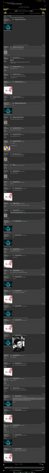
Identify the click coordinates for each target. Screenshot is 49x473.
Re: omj (14, 164)
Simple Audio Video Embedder (16, 470)
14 (20, 464)
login (10, 2)
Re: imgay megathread (16, 181)
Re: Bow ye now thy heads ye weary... (20, 19)
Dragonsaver (6, 46)
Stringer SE (5, 140)
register (13, 2)
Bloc (41, 470)
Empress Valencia (6, 102)
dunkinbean (5, 81)
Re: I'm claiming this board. (17, 127)
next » (44, 14)
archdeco (5, 96)
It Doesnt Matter (6, 387)
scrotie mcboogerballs (6, 58)
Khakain (7, 13)
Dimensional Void (16, 13)
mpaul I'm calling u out (16, 57)
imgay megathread (22, 13)
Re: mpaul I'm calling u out (17, 66)
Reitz (4, 424)
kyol (24, 9)
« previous (42, 14)
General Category (11, 13)
